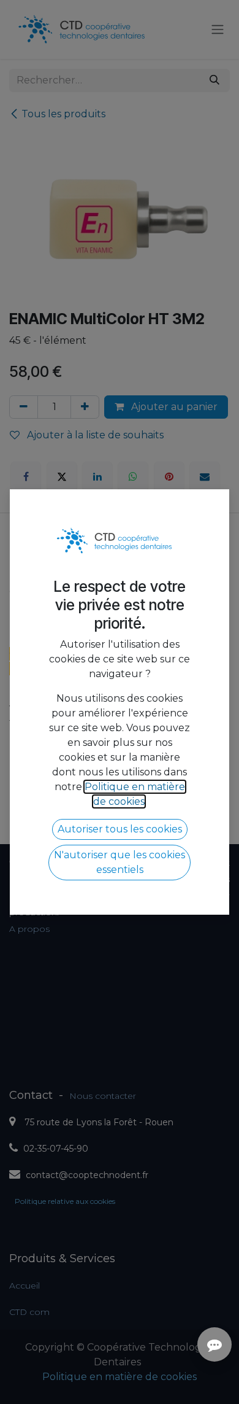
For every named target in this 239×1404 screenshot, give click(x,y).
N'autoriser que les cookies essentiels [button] (119, 862)
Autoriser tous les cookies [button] (120, 829)
